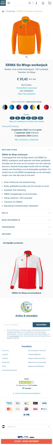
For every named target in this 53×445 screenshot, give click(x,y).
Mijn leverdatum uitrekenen (26, 140)
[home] (3, 11)
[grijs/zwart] (5, 107)
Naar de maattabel (17, 121)
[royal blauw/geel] (32, 107)
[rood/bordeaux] (46, 107)
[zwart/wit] (39, 107)
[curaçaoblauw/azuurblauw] (12, 107)
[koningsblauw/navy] (26, 107)
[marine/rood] (19, 107)
